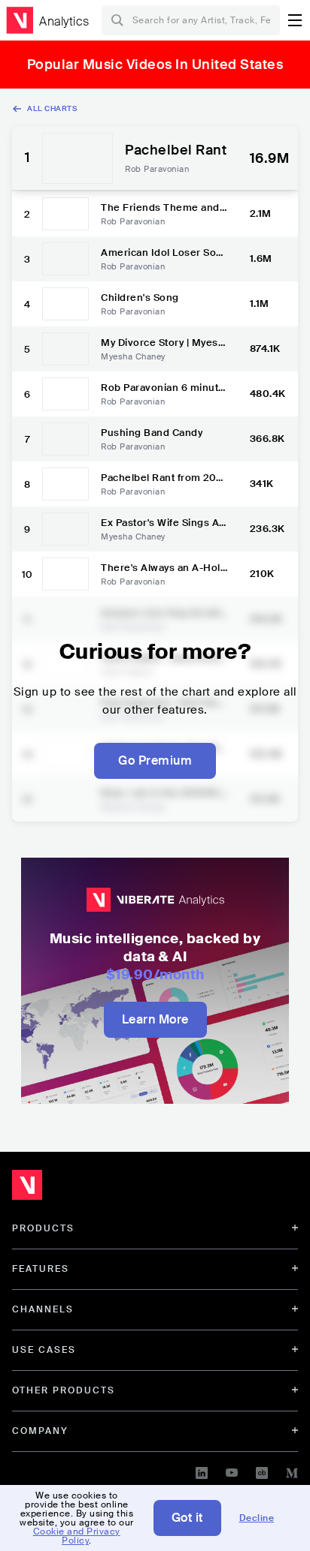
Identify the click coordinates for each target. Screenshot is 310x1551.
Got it (187, 1517)
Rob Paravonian (157, 169)
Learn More (155, 1019)
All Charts (52, 108)
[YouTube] (232, 1471)
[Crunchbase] (262, 1471)
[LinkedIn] (202, 1471)
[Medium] (292, 1471)
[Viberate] (19, 20)
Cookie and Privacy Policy (76, 1535)
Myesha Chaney (133, 356)
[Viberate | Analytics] (98, 1188)
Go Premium (155, 760)
